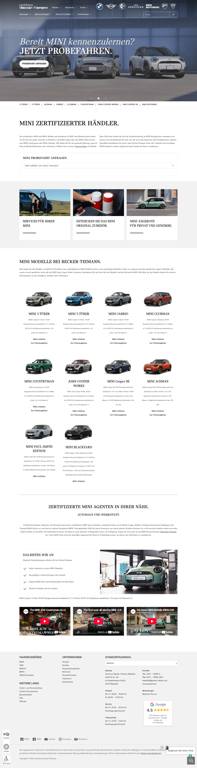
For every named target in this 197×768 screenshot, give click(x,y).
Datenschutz (67, 682)
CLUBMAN (71, 105)
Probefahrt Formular (168, 532)
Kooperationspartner (71, 669)
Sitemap (22, 701)
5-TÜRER (36, 105)
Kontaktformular (69, 675)
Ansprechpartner (149, 684)
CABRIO (59, 105)
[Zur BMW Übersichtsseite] (99, 6)
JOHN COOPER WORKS (108, 105)
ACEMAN (48, 105)
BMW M (22, 669)
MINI (21, 665)
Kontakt (65, 662)
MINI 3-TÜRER (39, 314)
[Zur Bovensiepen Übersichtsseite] (122, 6)
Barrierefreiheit (25, 695)
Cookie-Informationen (28, 692)
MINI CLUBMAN (157, 314)
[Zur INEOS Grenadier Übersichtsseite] (135, 6)
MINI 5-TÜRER (78, 314)
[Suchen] (173, 14)
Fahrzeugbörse (81, 147)
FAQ (21, 698)
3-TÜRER (23, 105)
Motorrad (66, 672)
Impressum (66, 679)
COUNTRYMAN (87, 105)
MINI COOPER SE (130, 105)
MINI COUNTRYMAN (39, 381)
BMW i (22, 672)
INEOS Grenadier (26, 675)
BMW (21, 662)
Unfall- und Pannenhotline (30, 688)
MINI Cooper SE (118, 381)
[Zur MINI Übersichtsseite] (111, 6)
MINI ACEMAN (157, 381)
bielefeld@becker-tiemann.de (154, 681)
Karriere (65, 665)
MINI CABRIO (118, 314)
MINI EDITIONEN (149, 105)
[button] (60, 7)
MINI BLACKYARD (79, 447)
